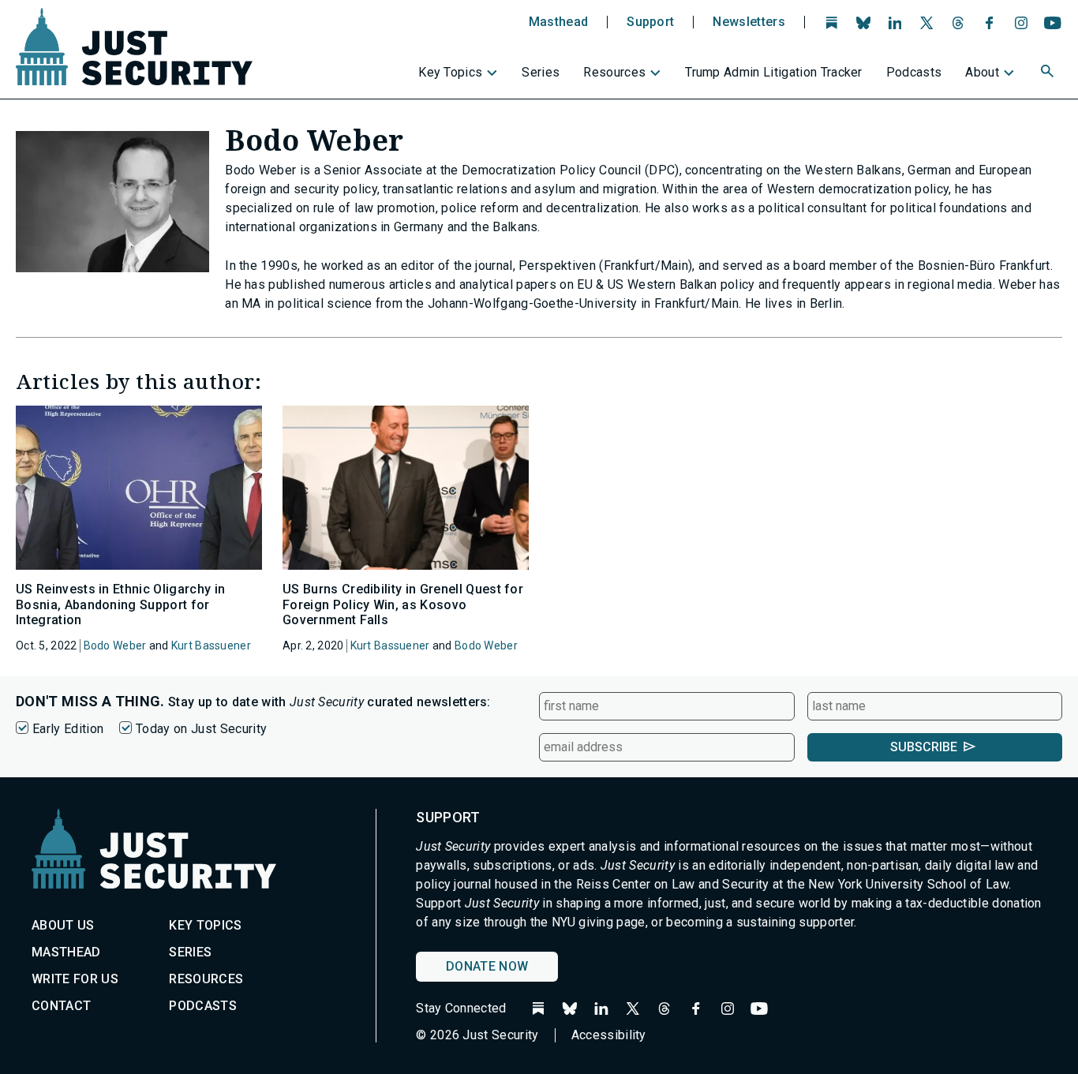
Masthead (559, 22)
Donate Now (487, 966)
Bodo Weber (115, 645)
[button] (1048, 73)
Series (541, 72)
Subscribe (923, 746)
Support (650, 22)
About (982, 72)
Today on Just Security (201, 728)
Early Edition (67, 728)
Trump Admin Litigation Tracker (774, 72)
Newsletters (749, 22)
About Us (63, 925)
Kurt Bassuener (211, 645)
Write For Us (75, 978)
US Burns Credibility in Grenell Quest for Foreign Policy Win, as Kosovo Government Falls (403, 604)
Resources (614, 72)
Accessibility (608, 1034)
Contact (61, 1005)
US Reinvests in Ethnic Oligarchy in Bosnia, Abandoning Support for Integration (120, 604)
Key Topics (450, 72)
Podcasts (914, 72)
